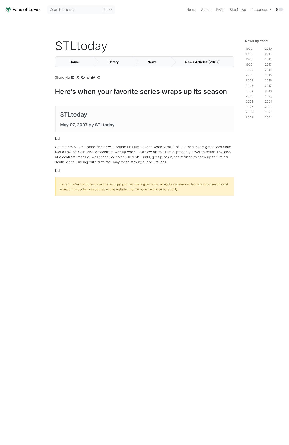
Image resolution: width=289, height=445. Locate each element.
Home (74, 62)
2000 (249, 69)
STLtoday (73, 114)
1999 (249, 64)
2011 (268, 54)
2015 (268, 75)
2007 (249, 107)
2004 (249, 91)
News (152, 62)
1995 (249, 54)
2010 (268, 48)
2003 (249, 85)
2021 (268, 101)
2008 (249, 112)
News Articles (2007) (202, 62)
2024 (268, 117)
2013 (268, 64)
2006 (249, 101)
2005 (249, 96)
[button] (261, 9)
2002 (249, 80)
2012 (268, 59)
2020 (268, 96)
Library (113, 62)
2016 (268, 80)
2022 (268, 107)
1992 (249, 48)
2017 (268, 85)
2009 (249, 117)
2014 (268, 69)
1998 (249, 59)
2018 (268, 91)
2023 (268, 112)
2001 (249, 75)
